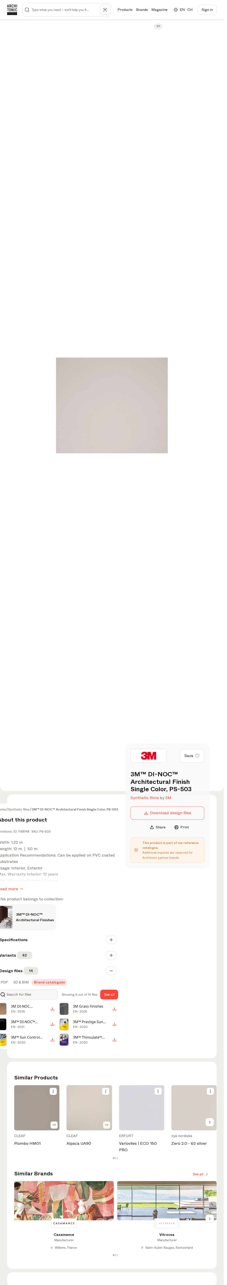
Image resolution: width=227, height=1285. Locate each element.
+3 (106, 1125)
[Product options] (53, 1091)
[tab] (21, 982)
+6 (54, 1125)
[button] (113, 1158)
